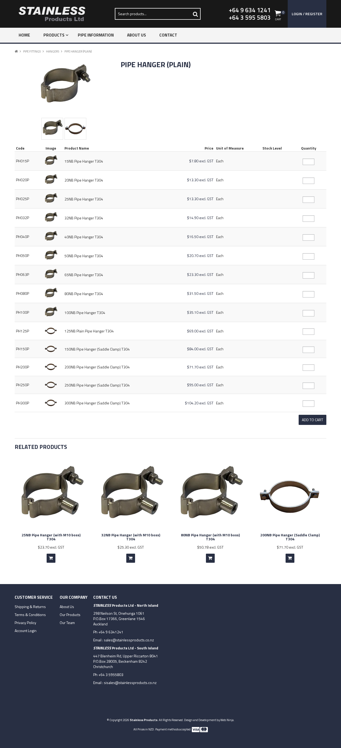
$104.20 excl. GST (199, 403)
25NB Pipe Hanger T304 (83, 199)
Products (53, 35)
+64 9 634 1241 (250, 10)
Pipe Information (96, 35)
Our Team (67, 622)
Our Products (70, 614)
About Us (136, 35)
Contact (168, 35)
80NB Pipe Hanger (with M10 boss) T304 (210, 537)
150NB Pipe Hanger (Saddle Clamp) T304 (97, 349)
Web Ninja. (227, 720)
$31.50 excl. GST (200, 293)
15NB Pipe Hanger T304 (83, 161)
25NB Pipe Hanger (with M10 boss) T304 (51, 537)
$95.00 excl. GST (200, 385)
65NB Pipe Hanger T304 (83, 275)
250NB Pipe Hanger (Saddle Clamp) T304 (97, 385)
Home (24, 35)
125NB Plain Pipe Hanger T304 (89, 331)
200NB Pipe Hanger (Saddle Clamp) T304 (97, 367)
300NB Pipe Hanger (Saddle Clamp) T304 (97, 403)
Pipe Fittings (32, 51)
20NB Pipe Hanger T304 (83, 180)
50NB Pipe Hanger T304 (83, 256)
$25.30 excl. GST (130, 547)
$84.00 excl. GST (200, 349)
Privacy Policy (25, 622)
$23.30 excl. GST (200, 274)
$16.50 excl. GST (200, 236)
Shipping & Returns (30, 606)
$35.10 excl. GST (200, 312)
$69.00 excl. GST (200, 331)
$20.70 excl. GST (200, 255)
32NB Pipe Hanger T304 (83, 218)
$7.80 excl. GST (201, 161)
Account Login (25, 630)
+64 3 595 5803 (250, 17)
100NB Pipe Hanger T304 (84, 312)
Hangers (52, 51)
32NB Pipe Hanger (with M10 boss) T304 (130, 537)
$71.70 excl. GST (200, 367)
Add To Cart (51, 558)
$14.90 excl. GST (200, 217)
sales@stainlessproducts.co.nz (129, 640)
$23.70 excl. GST (51, 547)
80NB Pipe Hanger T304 (83, 293)
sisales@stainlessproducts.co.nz (130, 682)
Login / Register (307, 14)
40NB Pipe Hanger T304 (83, 237)
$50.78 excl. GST (210, 547)
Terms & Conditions (30, 614)
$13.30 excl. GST (200, 180)
